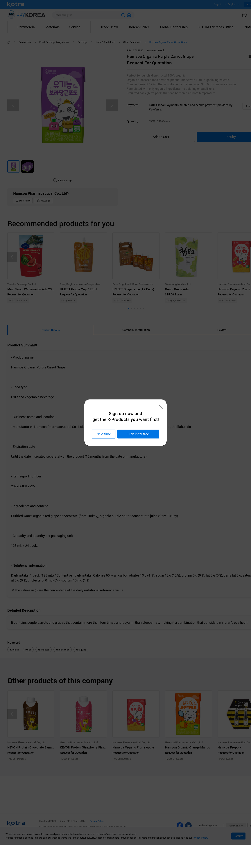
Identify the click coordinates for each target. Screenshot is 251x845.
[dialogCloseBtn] (161, 406)
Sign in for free (138, 434)
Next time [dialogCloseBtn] (103, 434)
